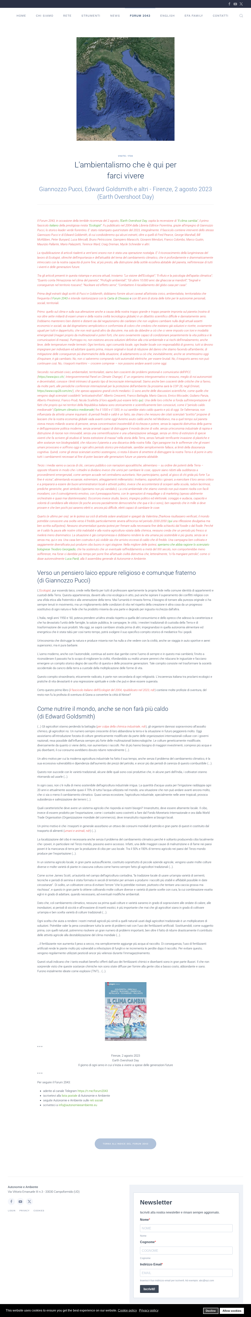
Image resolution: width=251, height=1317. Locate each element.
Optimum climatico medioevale (74, 409)
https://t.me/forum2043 (93, 1091)
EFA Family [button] (194, 15)
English (167, 15)
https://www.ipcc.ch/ (51, 377)
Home (21, 15)
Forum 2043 (140, 15)
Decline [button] (211, 1310)
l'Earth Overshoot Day (133, 221)
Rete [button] (67, 15)
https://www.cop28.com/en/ (55, 391)
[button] (241, 16)
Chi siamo (44, 15)
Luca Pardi (72, 558)
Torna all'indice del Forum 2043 (125, 1144)
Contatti (220, 15)
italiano (53, 225)
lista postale (69, 1095)
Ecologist (95, 225)
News (115, 15)
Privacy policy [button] (148, 1310)
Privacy (24, 1210)
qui (140, 400)
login (11, 1210)
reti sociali (96, 1100)
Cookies (39, 1210)
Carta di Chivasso (118, 298)
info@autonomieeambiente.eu (78, 1105)
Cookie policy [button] (127, 1310)
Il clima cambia (187, 221)
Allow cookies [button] (232, 1310)
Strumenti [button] (90, 15)
